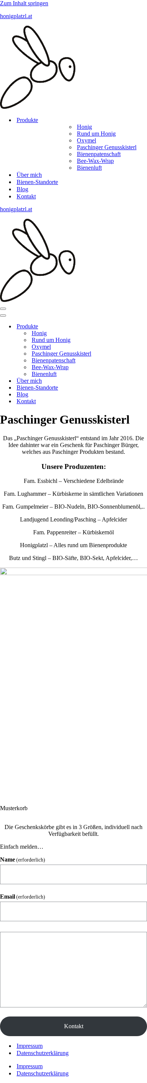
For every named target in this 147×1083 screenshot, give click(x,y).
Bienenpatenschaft (99, 154)
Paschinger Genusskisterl (106, 147)
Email (22, 896)
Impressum (30, 1046)
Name (22, 859)
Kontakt (26, 196)
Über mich (29, 175)
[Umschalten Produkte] (132, 326)
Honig (84, 127)
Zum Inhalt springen (24, 3)
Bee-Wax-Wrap (95, 161)
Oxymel (86, 140)
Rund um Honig (96, 133)
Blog (22, 189)
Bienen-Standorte (37, 182)
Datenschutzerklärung (43, 1053)
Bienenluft (89, 167)
